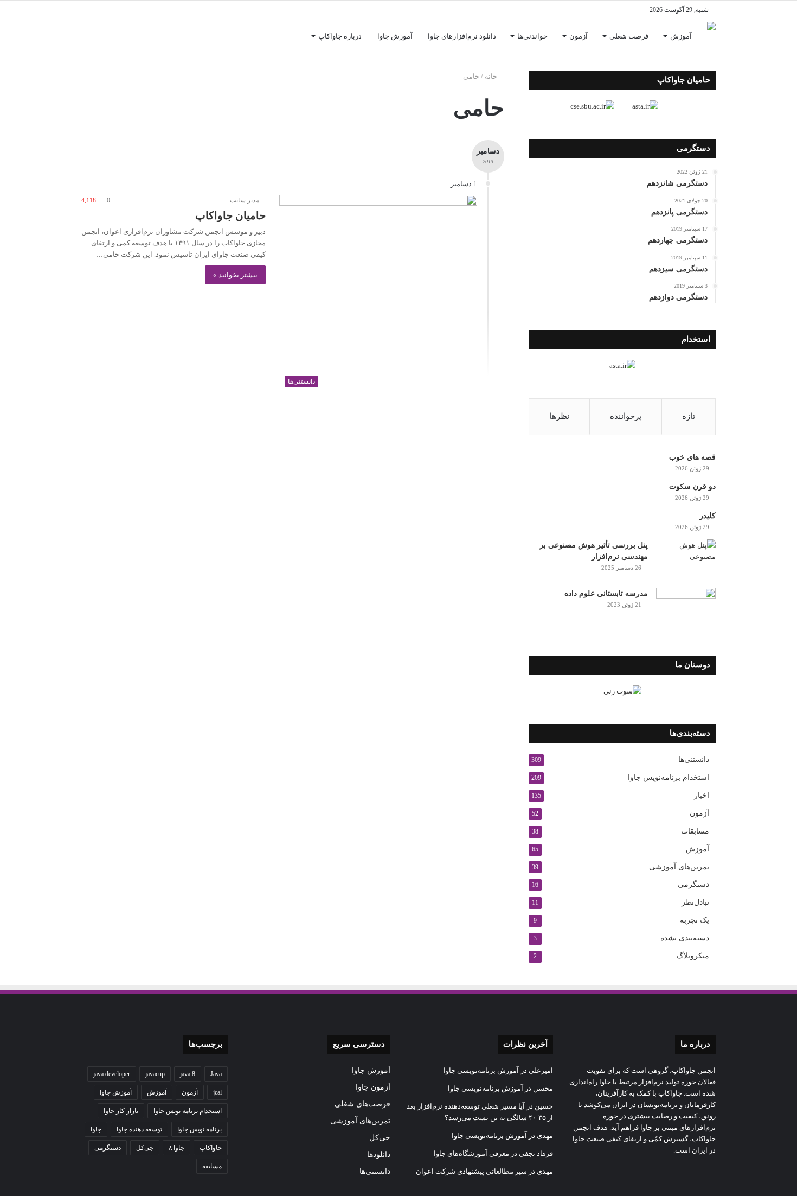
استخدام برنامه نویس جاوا (187, 1111)
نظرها (559, 416)
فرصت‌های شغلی (362, 1104)
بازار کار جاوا (121, 1111)
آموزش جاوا (395, 36)
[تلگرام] (154, 10)
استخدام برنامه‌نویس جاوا (668, 777)
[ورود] (106, 36)
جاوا (96, 1129)
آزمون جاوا (373, 1087)
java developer (111, 1074)
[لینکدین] (187, 10)
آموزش (681, 36)
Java (216, 1074)
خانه (492, 76)
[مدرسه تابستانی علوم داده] (686, 608)
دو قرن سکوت (692, 486)
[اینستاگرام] (171, 10)
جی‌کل (379, 1138)
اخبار (701, 795)
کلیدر (707, 516)
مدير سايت (244, 200)
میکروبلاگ (693, 956)
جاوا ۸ (176, 1148)
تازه (688, 416)
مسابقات (695, 831)
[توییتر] (203, 10)
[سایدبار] (106, 10)
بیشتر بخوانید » (235, 275)
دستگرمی (693, 884)
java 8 (187, 1074)
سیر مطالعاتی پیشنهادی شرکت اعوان (471, 1171)
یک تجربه (694, 920)
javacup (155, 1074)
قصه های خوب (692, 457)
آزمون (578, 36)
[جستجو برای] (89, 36)
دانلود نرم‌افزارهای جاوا (462, 36)
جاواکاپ (211, 1148)
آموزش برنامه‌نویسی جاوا (481, 1070)
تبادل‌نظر (695, 902)
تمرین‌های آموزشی (679, 866)
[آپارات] (122, 10)
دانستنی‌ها (693, 759)
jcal (217, 1092)
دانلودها (378, 1154)
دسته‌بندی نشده (684, 938)
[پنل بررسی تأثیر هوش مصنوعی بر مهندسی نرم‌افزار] (686, 559)
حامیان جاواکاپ (230, 215)
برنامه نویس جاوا (199, 1129)
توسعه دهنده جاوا (139, 1129)
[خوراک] (138, 10)
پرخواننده (625, 416)
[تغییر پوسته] (89, 10)
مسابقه (212, 1166)
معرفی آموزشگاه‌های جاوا (471, 1153)
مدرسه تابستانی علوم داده (606, 593)
